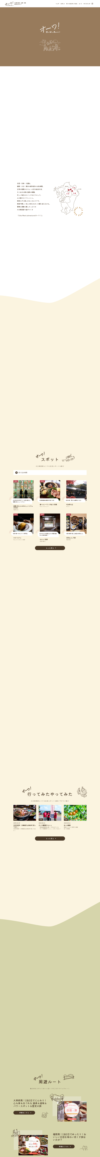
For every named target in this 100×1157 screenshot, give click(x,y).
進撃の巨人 (16, 509)
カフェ (20, 539)
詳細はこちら (24, 1113)
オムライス (16, 539)
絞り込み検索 (23, 472)
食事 (24, 539)
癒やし (44, 541)
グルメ (41, 506)
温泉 (41, 541)
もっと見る (50, 548)
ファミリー (46, 506)
